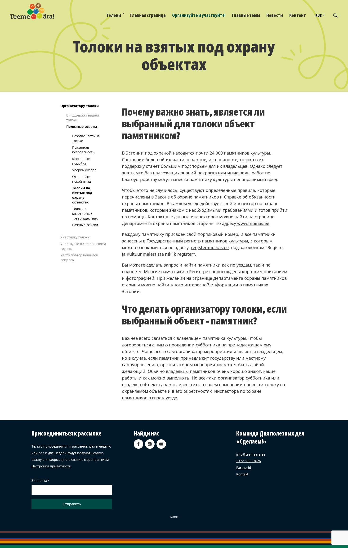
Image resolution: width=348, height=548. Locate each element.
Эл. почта (39, 480)
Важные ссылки (85, 225)
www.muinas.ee (252, 223)
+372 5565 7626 (248, 461)
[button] (319, 15)
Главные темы (246, 15)
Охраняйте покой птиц (81, 179)
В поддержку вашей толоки (82, 117)
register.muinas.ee (210, 247)
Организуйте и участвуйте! (199, 15)
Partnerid (243, 467)
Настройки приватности (51, 466)
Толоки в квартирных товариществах (85, 213)
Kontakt (242, 474)
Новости (274, 15)
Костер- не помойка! (81, 161)
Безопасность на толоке (86, 138)
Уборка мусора (84, 170)
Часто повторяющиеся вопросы (79, 257)
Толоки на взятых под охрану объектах (82, 195)
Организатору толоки (79, 106)
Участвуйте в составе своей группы (83, 246)
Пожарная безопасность (83, 149)
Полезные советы (81, 126)
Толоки (114, 15)
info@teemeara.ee (250, 454)
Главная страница (148, 15)
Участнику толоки (74, 237)
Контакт (297, 15)
